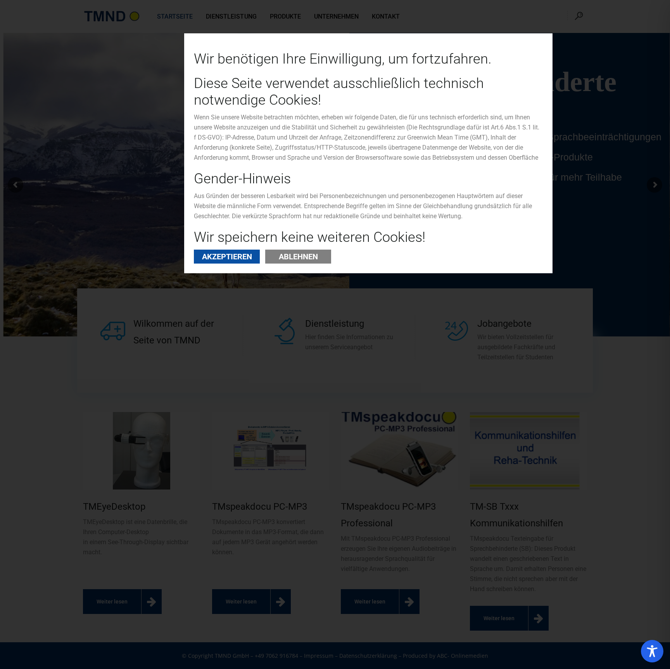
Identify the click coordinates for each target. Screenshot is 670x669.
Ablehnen (298, 256)
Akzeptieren (227, 256)
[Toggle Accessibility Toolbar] (652, 651)
